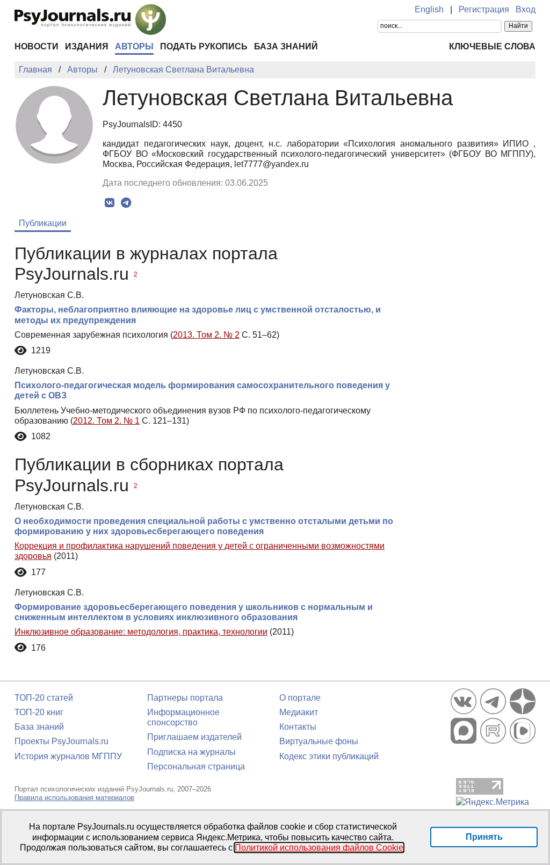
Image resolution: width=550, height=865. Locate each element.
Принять (484, 836)
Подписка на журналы (191, 752)
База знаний (286, 46)
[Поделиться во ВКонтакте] (109, 203)
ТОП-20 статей (44, 697)
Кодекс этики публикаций (329, 756)
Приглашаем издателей (194, 737)
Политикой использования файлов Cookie (319, 847)
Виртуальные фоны (318, 741)
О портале (300, 697)
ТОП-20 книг (39, 712)
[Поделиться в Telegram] (126, 203)
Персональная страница (196, 766)
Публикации (43, 223)
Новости (37, 46)
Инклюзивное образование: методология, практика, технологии (141, 631)
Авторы (134, 46)
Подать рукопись (204, 46)
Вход (525, 9)
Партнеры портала (185, 697)
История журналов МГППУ (68, 756)
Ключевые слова (492, 46)
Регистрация (484, 9)
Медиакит (298, 712)
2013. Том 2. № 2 (206, 334)
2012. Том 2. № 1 (106, 420)
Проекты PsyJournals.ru (61, 741)
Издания (86, 46)
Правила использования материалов (74, 798)
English (429, 9)
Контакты (297, 726)
